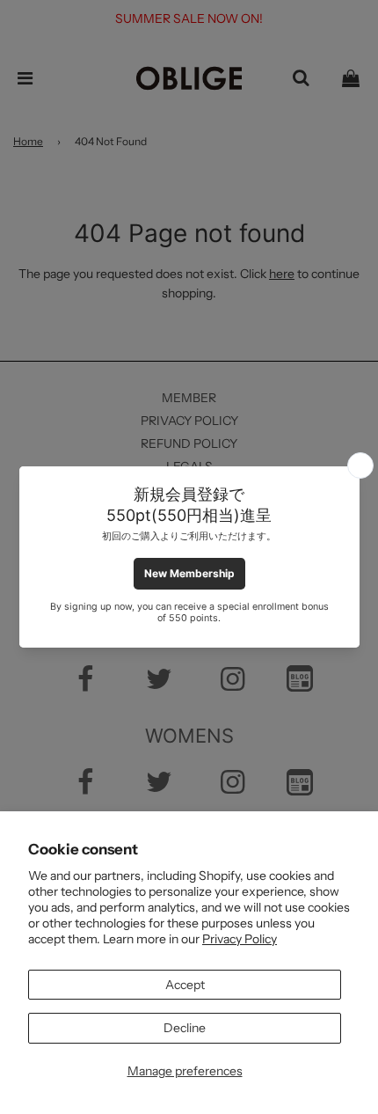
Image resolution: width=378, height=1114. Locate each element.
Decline (185, 1028)
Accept (185, 985)
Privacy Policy (239, 939)
